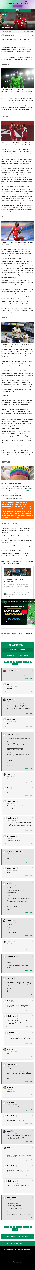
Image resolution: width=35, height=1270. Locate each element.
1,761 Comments (14, 644)
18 (27, 661)
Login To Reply (28, 678)
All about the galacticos (14, 851)
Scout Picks (4, 14)
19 (31, 661)
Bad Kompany (11, 1064)
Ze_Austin (10, 774)
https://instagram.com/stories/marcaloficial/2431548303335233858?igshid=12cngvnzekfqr (19, 1155)
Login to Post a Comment (17, 650)
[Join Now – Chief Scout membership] (17, 4)
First (6, 661)
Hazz (8, 1131)
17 (24, 661)
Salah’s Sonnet (11, 719)
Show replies (24, 655)
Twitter (3, 635)
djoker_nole (10, 1049)
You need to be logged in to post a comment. (16, 1236)
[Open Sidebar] (33, 10)
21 (16, 664)
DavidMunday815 (6, 633)
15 (17, 661)
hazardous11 (10, 1102)
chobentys (10, 699)
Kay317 (9, 920)
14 (14, 661)
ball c (8, 1001)
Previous (3, 662)
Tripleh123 (10, 978)
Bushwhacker (12, 818)
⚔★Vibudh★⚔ (11, 671)
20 (13, 664)
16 (20, 661)
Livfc (8, 684)
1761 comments (30, 31)
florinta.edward (11, 1198)
